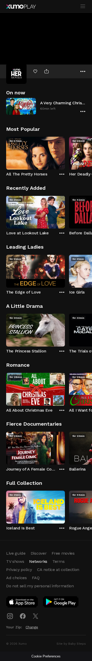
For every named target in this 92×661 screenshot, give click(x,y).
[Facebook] (23, 616)
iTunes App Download (22, 602)
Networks (38, 561)
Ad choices (16, 577)
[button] (46, 106)
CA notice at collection (58, 569)
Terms (58, 561)
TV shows (15, 561)
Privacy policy (19, 569)
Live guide (16, 553)
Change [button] (32, 627)
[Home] (21, 7)
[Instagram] (10, 616)
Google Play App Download (60, 602)
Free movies (63, 553)
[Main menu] (83, 6)
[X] (35, 616)
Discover (39, 553)
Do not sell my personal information (40, 585)
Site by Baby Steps (71, 643)
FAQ (36, 577)
